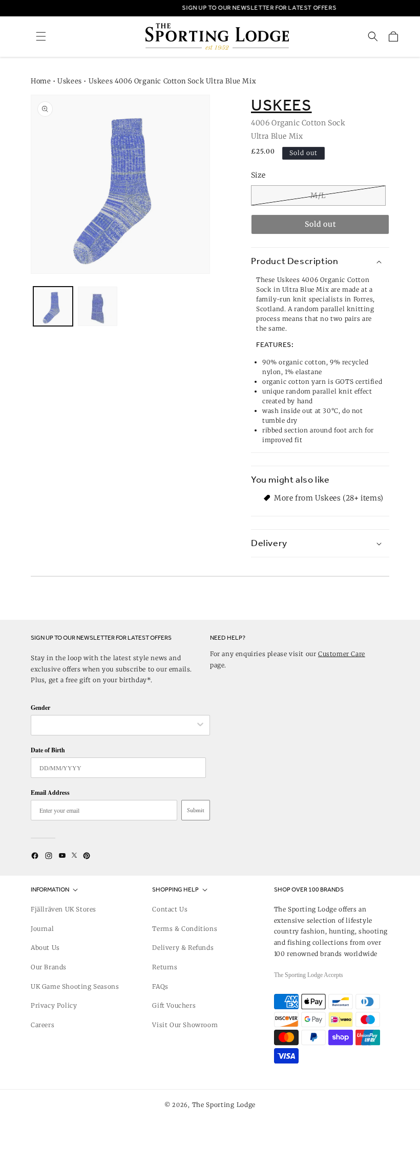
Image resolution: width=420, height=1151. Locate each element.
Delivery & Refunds (183, 947)
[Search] (373, 36)
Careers (42, 1025)
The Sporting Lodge (224, 1105)
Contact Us (169, 909)
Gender (40, 707)
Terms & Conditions (184, 928)
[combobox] (115, 725)
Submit (195, 810)
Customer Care (341, 654)
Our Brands (49, 967)
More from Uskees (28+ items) (329, 498)
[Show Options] (200, 725)
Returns (164, 967)
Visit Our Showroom (185, 1025)
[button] (41, 36)
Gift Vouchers (174, 1005)
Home (41, 81)
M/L (318, 195)
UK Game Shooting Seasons (75, 986)
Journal (42, 928)
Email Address (50, 792)
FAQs (160, 986)
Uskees (69, 81)
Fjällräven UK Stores (63, 909)
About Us (45, 947)
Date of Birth (48, 750)
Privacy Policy (54, 1005)
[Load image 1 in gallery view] (53, 306)
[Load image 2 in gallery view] (97, 306)
